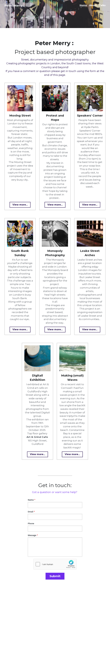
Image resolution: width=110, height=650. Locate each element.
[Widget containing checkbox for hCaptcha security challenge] (55, 564)
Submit (55, 576)
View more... (20, 204)
